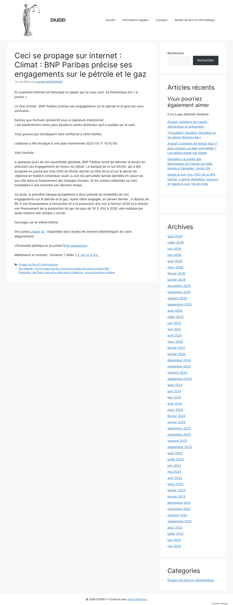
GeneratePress (137, 599)
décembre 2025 (179, 286)
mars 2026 (175, 267)
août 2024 (175, 385)
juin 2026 (174, 249)
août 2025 (174, 311)
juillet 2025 (175, 317)
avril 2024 (174, 403)
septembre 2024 (179, 379)
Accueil (110, 20)
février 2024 (176, 416)
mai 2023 (174, 472)
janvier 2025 (176, 354)
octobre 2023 (177, 441)
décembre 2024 (179, 360)
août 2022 (174, 527)
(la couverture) (77, 245)
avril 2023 (174, 478)
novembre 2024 (179, 366)
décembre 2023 (179, 428)
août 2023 (175, 453)
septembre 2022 (179, 521)
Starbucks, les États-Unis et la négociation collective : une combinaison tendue (67, 272)
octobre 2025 (177, 298)
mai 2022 (174, 546)
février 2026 (176, 273)
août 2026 (175, 236)
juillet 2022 (175, 534)
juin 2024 (174, 391)
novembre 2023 (179, 434)
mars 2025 (175, 342)
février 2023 (176, 490)
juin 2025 (174, 323)
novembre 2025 (179, 292)
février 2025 (176, 348)
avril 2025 (174, 335)
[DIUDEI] (31, 20)
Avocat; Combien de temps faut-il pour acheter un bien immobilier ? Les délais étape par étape (192, 148)
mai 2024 (174, 397)
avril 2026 (174, 261)
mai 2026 (174, 255)
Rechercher (175, 53)
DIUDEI (58, 20)
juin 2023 (174, 465)
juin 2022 (174, 540)
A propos (161, 20)
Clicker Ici (38, 231)
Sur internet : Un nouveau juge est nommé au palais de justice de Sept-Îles (64, 268)
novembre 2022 (179, 509)
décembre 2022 (179, 503)
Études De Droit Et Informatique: (38, 264)
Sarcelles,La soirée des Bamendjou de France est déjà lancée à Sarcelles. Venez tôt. (189, 163)
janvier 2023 (176, 496)
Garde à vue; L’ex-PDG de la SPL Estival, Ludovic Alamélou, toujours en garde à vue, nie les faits (192, 179)
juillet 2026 (175, 242)
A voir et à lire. (88, 255)
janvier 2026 (176, 280)
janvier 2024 (176, 422)
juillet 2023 (175, 459)
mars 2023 (175, 484)
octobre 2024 (177, 372)
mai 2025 (174, 329)
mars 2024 (175, 410)
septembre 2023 (179, 447)
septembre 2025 (179, 304)
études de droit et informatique (195, 20)
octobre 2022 (177, 515)
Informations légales (135, 20)
